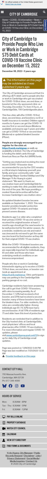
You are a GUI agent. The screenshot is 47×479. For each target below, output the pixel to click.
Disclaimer (29, 455)
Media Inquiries (17, 461)
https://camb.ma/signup (14, 148)
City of (15, 14)
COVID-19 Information (21, 19)
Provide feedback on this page (20, 356)
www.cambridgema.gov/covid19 (21, 335)
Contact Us (31, 461)
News (37, 19)
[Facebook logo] (11, 386)
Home (5, 19)
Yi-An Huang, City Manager (20, 452)
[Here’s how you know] (1, 4)
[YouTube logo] (23, 386)
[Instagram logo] (17, 386)
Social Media (33, 458)
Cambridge (29, 14)
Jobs (38, 455)
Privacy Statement (16, 458)
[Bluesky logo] (5, 386)
